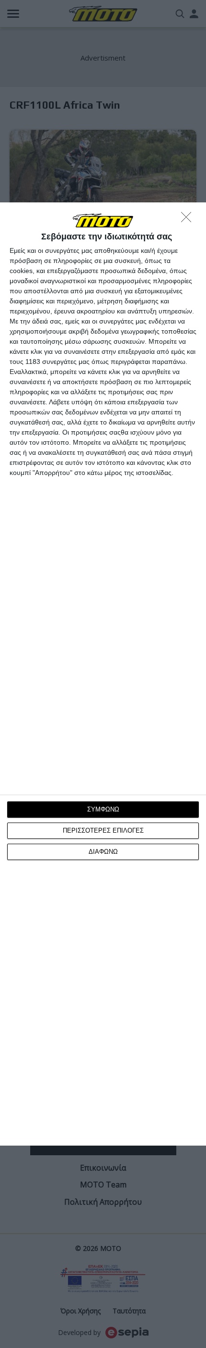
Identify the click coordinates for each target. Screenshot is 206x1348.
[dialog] (103, 674)
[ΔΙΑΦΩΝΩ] (188, 219)
